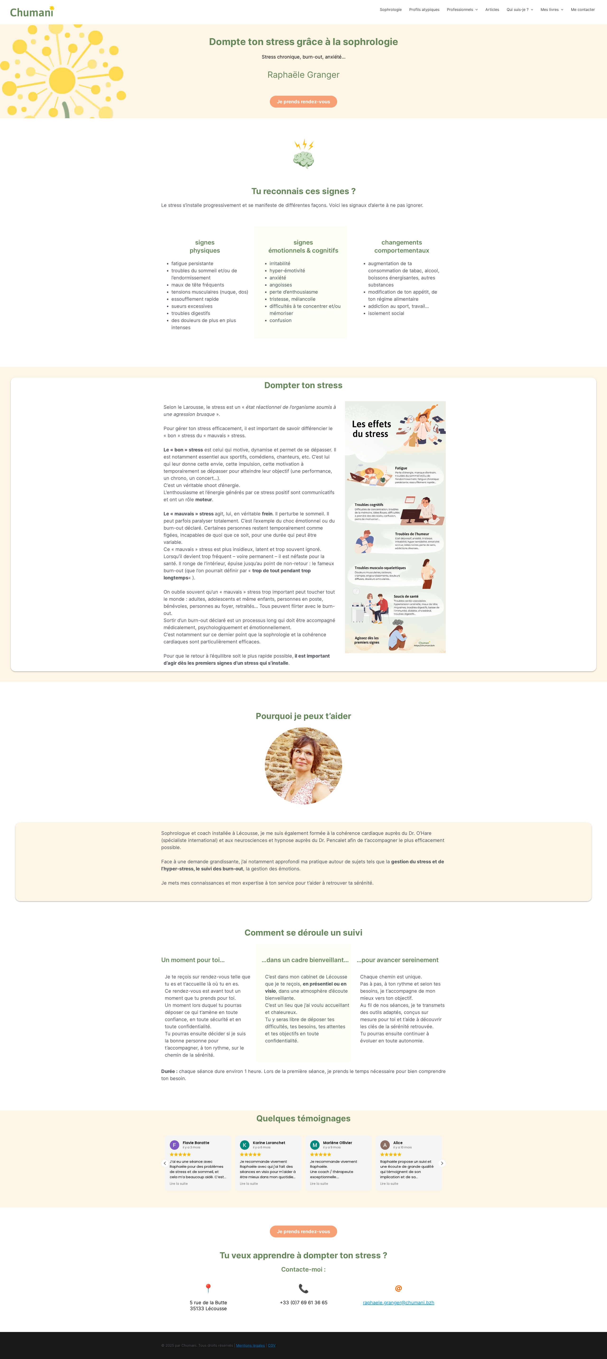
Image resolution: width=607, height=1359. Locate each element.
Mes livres (550, 9)
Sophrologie (391, 9)
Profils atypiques (424, 9)
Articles (492, 9)
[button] (475, 9)
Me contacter (583, 9)
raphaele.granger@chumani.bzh (398, 1302)
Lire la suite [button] (179, 1184)
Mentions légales (250, 1345)
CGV (272, 1345)
